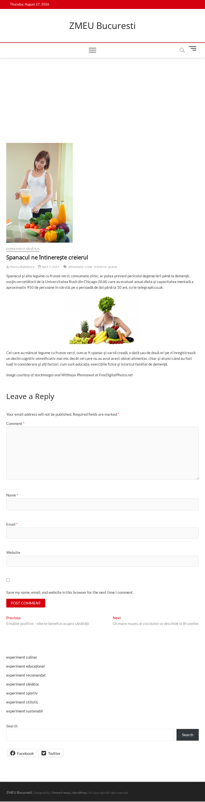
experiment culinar (21, 657)
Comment (15, 423)
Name (12, 495)
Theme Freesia (60, 793)
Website (13, 552)
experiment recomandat (26, 675)
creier (89, 267)
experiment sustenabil (24, 711)
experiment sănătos (23, 249)
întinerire (100, 267)
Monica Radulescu (21, 267)
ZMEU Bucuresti (102, 25)
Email (12, 524)
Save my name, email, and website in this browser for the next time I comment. (70, 592)
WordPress (79, 793)
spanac (113, 267)
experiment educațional (25, 666)
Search (12, 726)
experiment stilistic (22, 702)
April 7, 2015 (50, 267)
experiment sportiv (22, 693)
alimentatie (76, 267)
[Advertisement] (102, 95)
